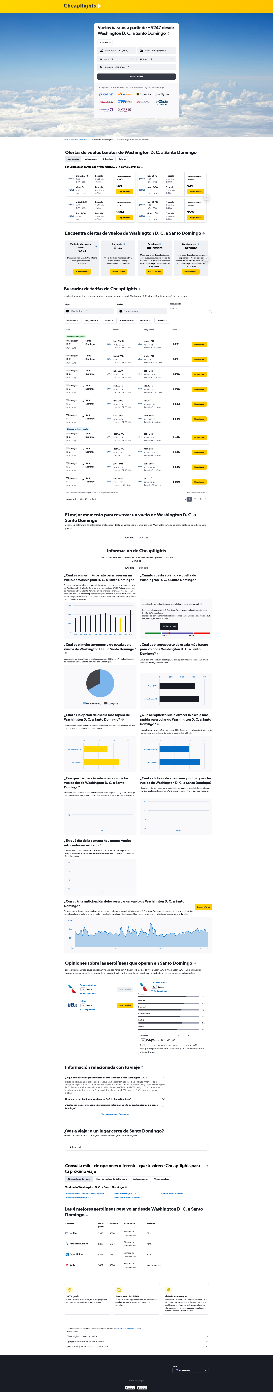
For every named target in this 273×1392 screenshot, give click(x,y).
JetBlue (83, 1001)
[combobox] (105, 42)
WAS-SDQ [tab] (129, 538)
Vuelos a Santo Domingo (172, 1193)
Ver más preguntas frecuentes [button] (115, 1114)
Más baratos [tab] (73, 159)
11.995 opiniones (88, 993)
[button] (168, 33)
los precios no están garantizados (128, 1328)
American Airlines (88, 985)
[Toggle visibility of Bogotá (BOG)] (111, 703)
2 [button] (195, 499)
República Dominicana (79, 140)
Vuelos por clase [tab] (161, 1179)
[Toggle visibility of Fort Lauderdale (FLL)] (92, 703)
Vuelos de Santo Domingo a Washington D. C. (86, 1193)
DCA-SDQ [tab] (143, 538)
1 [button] (189, 499)
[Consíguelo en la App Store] (142, 1388)
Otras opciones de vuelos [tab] (79, 1179)
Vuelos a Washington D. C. (125, 1193)
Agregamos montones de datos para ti (85, 1341)
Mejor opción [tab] (91, 159)
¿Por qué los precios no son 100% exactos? (87, 1346)
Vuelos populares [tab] (140, 1179)
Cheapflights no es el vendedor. (82, 1336)
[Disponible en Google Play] (130, 1388)
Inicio (66, 140)
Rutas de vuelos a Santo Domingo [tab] (111, 1179)
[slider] (210, 312)
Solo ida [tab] (123, 159)
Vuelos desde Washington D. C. (80, 1197)
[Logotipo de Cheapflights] (80, 6)
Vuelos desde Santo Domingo (126, 1197)
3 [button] (200, 499)
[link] (82, 272)
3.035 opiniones (87, 1009)
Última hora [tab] (108, 159)
